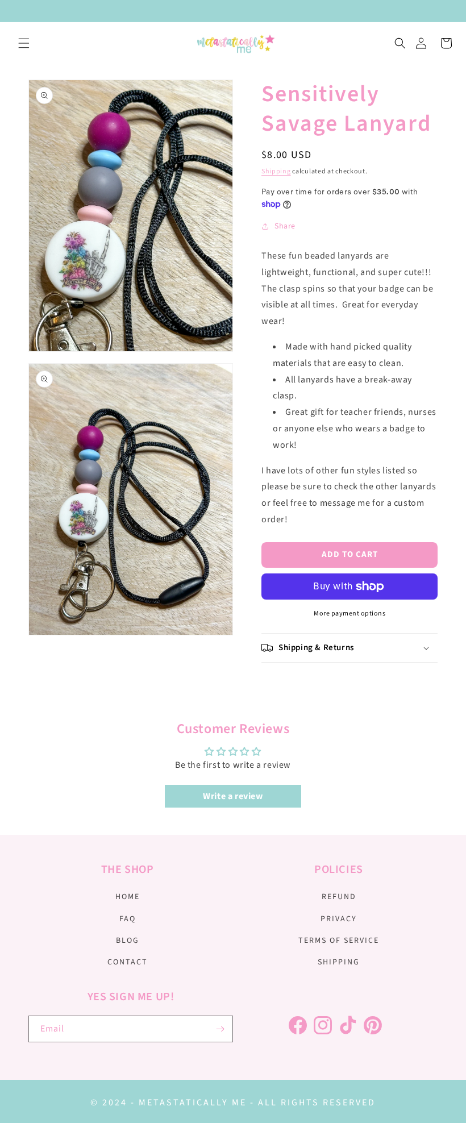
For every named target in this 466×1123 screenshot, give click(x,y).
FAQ (127, 919)
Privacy (339, 919)
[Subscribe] (219, 1029)
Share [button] (285, 226)
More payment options (349, 613)
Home (127, 896)
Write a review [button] (233, 796)
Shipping (276, 171)
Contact (127, 962)
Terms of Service (338, 940)
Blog (127, 940)
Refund (339, 896)
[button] (23, 43)
